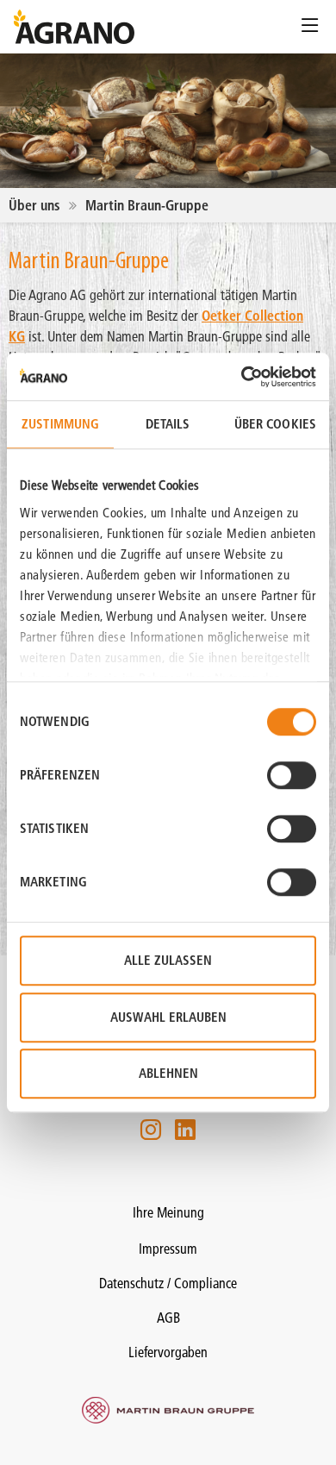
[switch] (291, 775)
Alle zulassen (168, 960)
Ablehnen (168, 1073)
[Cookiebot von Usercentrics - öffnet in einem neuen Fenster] (241, 377)
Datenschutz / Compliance (168, 1283)
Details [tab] (168, 424)
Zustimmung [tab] (60, 424)
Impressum (168, 1248)
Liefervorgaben (168, 1352)
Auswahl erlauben (168, 1017)
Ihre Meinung (168, 1212)
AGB (168, 1317)
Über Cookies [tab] (275, 424)
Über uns (34, 205)
